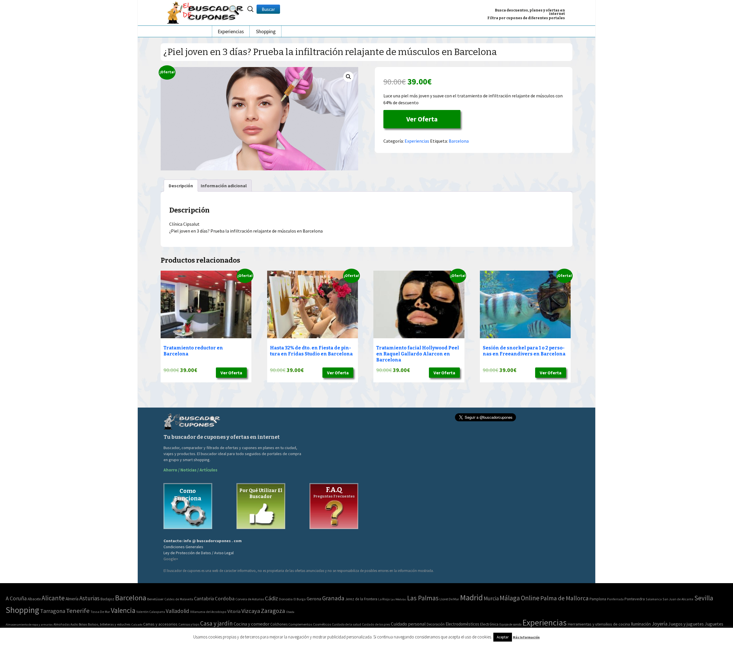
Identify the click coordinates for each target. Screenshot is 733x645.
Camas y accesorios (160, 624)
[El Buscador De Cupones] (205, 12)
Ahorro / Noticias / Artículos (190, 470)
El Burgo (299, 599)
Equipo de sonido (510, 624)
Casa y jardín (216, 623)
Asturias (89, 598)
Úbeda (290, 612)
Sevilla (703, 598)
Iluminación (641, 624)
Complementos (300, 624)
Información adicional (224, 185)
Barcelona (459, 141)
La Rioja (384, 599)
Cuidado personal (408, 624)
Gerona (314, 599)
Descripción (181, 185)
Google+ (170, 558)
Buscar (268, 9)
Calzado (136, 624)
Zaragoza (273, 611)
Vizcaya (250, 611)
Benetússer (155, 599)
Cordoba (225, 598)
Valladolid (177, 610)
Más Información (526, 637)
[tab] (181, 186)
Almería (72, 598)
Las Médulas (398, 599)
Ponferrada (615, 599)
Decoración (436, 624)
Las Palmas (423, 598)
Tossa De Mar (100, 611)
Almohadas (62, 624)
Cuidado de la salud (346, 624)
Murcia (491, 598)
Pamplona (598, 599)
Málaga (510, 598)
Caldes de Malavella (178, 599)
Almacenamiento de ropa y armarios (29, 624)
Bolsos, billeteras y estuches (109, 624)
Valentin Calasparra (150, 611)
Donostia (286, 599)
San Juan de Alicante (678, 599)
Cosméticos (322, 624)
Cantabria (204, 598)
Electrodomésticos (462, 624)
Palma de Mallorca (564, 598)
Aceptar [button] (503, 637)
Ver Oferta (422, 119)
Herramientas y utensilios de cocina (599, 624)
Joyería (659, 623)
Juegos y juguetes (686, 624)
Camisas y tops (188, 624)
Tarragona (52, 610)
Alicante (53, 598)
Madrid (471, 598)
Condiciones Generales (183, 546)
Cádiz (271, 598)
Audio (74, 624)
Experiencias (231, 31)
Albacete (34, 599)
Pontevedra (634, 598)
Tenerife (78, 611)
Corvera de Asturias (249, 599)
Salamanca (654, 599)
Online (530, 597)
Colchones (278, 624)
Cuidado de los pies (376, 624)
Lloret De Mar (449, 599)
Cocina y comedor (251, 624)
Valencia (123, 610)
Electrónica (489, 624)
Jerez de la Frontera (361, 599)
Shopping (266, 31)
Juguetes (714, 624)
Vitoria (234, 611)
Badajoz (107, 599)
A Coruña (16, 598)
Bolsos (83, 624)
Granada (333, 598)
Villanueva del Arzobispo (208, 611)
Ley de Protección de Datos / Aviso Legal (198, 552)
